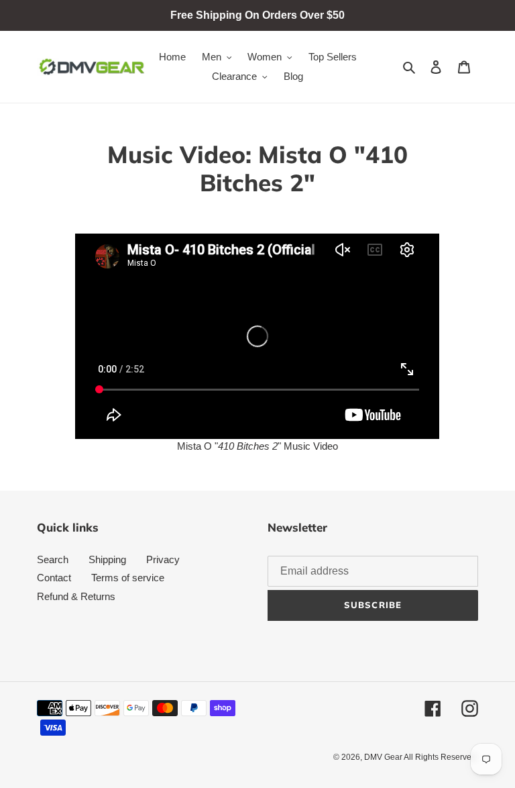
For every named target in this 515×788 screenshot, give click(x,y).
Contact (54, 577)
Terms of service (127, 577)
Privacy (163, 559)
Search (52, 559)
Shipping (107, 559)
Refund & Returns (76, 596)
